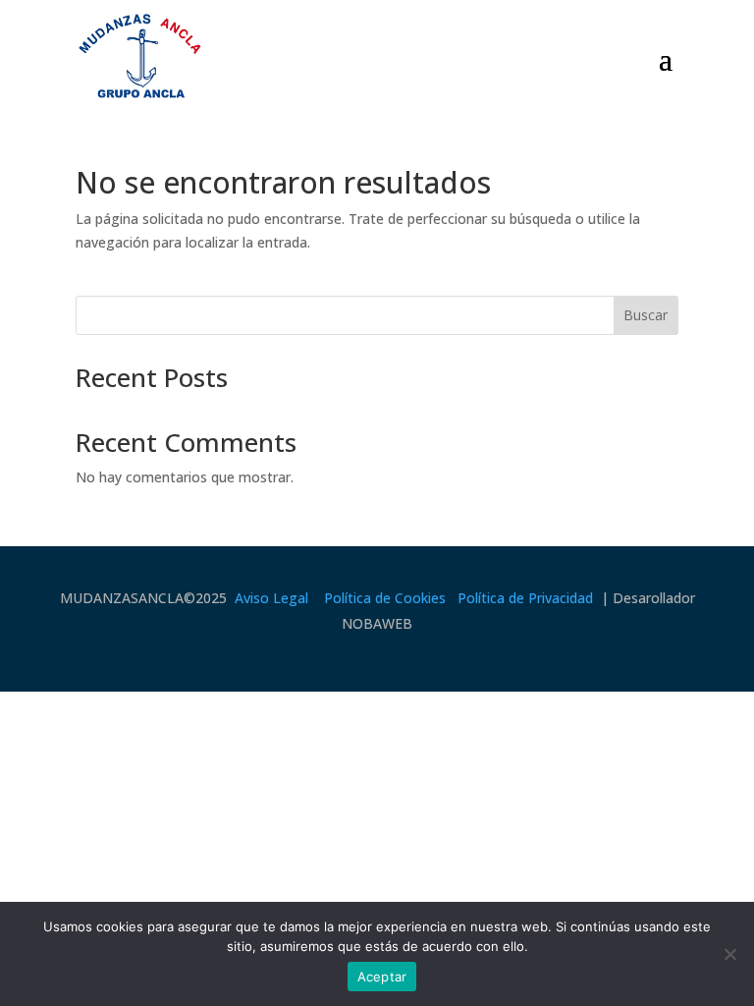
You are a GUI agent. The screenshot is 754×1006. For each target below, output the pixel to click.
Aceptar (382, 976)
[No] (729, 954)
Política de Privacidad (525, 597)
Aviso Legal (271, 597)
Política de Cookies (385, 597)
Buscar (645, 315)
